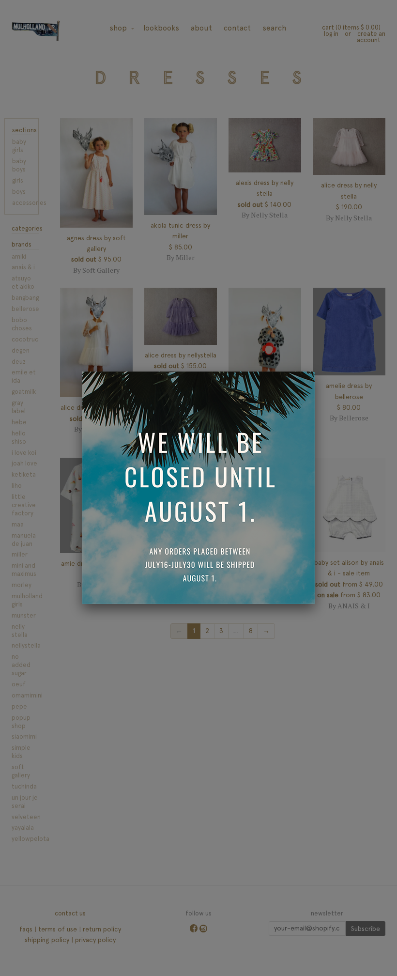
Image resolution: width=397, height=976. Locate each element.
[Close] (314, 371)
